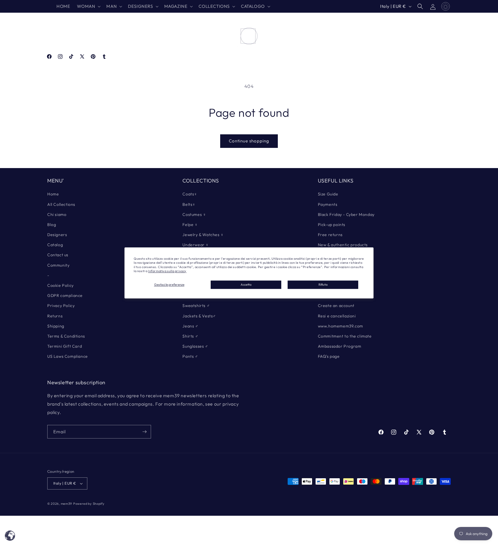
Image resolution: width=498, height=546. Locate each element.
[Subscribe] (144, 431)
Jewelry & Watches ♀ (203, 234)
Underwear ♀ (195, 244)
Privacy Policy (61, 305)
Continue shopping (249, 141)
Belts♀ (189, 204)
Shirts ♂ (190, 336)
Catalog (55, 244)
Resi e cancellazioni (337, 316)
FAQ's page (329, 356)
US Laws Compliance (67, 356)
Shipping (55, 326)
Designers (57, 234)
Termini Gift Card (64, 346)
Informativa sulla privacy (167, 271)
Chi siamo (56, 214)
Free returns (330, 234)
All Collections (61, 204)
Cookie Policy (60, 285)
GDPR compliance (65, 295)
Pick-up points (331, 224)
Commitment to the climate (345, 336)
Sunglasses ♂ (195, 346)
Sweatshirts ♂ (196, 305)
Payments (327, 204)
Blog (51, 224)
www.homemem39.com (340, 326)
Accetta (246, 285)
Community (58, 265)
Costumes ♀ (194, 214)
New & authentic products (343, 244)
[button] (88, 6)
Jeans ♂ (190, 326)
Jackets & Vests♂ (199, 316)
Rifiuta (322, 285)
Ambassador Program (339, 346)
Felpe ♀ (190, 224)
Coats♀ (189, 194)
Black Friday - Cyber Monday (346, 214)
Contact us (57, 254)
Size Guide (328, 194)
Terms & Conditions (66, 336)
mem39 (66, 504)
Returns (55, 316)
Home (53, 194)
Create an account (336, 305)
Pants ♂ (190, 356)
